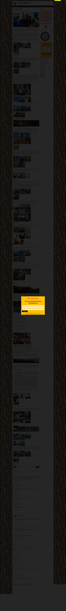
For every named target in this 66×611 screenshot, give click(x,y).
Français (56, 0)
